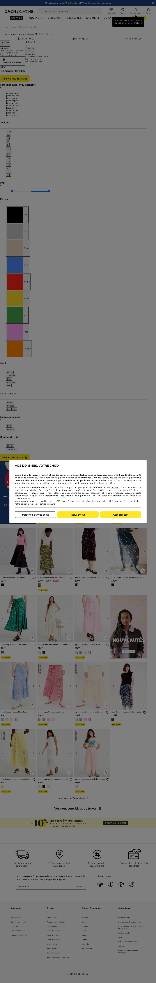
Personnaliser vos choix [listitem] (35, 514)
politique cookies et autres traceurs (38, 503)
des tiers (115, 487)
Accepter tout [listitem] (120, 514)
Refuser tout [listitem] (78, 514)
